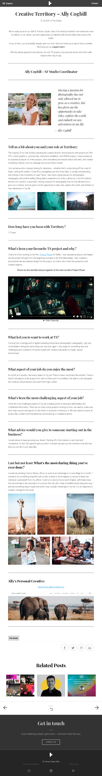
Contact (95, 3)
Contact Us (51, 742)
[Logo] (50, 3)
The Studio (13, 638)
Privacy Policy (74, 764)
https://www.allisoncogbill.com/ (51, 586)
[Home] (51, 755)
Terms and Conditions (31, 764)
